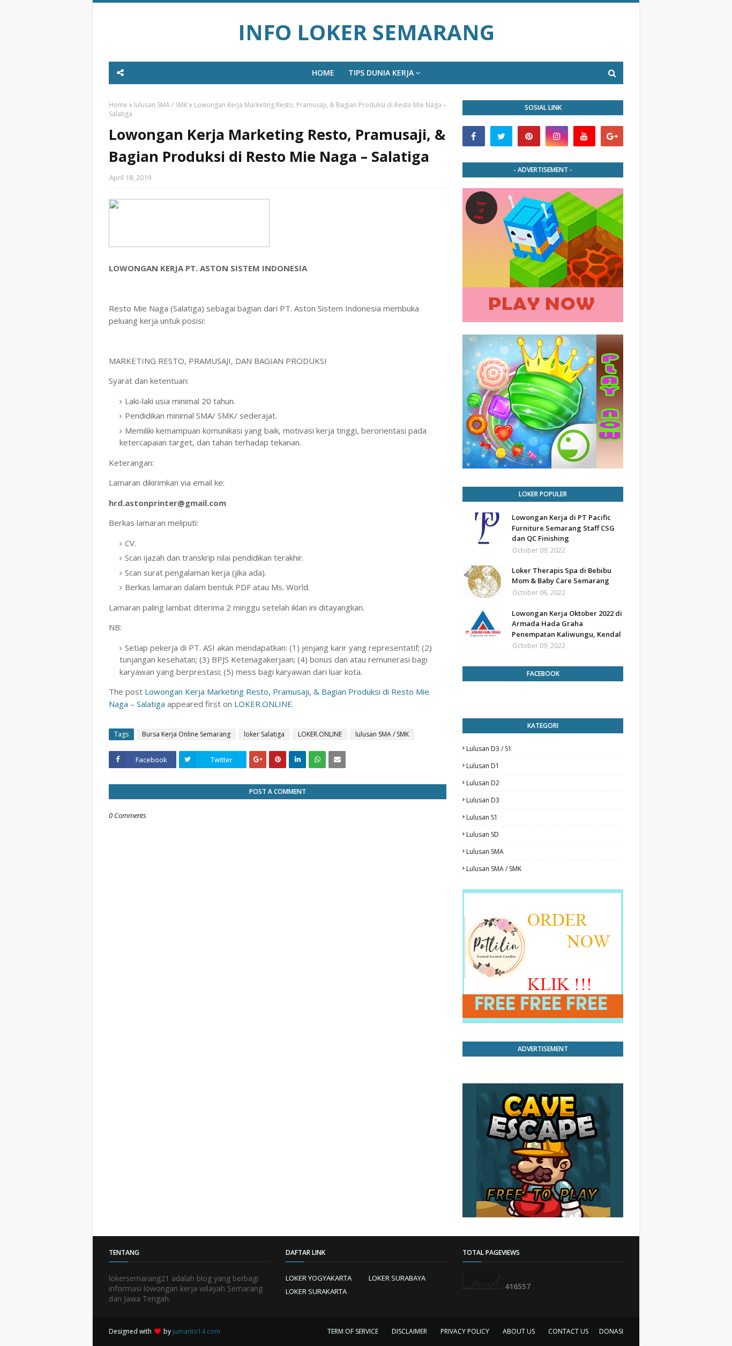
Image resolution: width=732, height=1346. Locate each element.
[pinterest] (529, 136)
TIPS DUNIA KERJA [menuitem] (381, 73)
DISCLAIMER (409, 1331)
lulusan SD (482, 834)
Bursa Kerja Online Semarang (186, 734)
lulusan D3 (482, 800)
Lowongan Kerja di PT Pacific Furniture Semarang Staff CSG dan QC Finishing (563, 527)
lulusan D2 (482, 782)
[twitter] (501, 136)
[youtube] (584, 136)
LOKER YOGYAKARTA (319, 1278)
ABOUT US (519, 1331)
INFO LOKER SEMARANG (366, 32)
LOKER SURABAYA (397, 1278)
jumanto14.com (196, 1331)
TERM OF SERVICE (352, 1331)
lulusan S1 (482, 817)
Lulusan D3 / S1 (489, 748)
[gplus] (612, 136)
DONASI (611, 1331)
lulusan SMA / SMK (161, 104)
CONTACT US (568, 1331)
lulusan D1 (482, 765)
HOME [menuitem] (323, 73)
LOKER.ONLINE (263, 703)
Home (118, 104)
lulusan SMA (485, 851)
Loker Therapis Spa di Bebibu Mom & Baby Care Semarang (561, 576)
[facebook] (473, 136)
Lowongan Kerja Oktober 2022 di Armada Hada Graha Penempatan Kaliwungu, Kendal (567, 623)
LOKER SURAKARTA (316, 1291)
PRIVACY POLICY (464, 1331)
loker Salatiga (264, 734)
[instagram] (557, 136)
